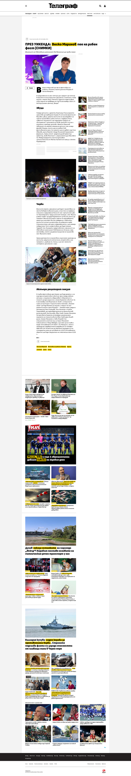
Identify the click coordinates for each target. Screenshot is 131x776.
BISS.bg (75, 755)
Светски (89, 13)
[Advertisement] (50, 363)
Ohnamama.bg (90, 755)
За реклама (31, 763)
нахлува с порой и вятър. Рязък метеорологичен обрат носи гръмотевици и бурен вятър (37, 505)
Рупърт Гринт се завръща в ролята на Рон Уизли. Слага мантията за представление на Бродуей (63, 396)
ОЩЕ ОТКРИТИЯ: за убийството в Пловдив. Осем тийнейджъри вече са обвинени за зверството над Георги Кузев (37, 695)
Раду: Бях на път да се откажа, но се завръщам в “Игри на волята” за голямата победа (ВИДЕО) (62, 417)
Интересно (97, 13)
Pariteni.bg (61, 755)
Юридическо (82, 13)
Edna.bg (103, 755)
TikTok (55, 763)
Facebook (51, 763)
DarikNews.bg (49, 755)
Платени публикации (38, 763)
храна (45, 349)
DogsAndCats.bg (82, 755)
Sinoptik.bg (28, 758)
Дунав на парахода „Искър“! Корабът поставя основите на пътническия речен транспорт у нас (49, 551)
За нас (26, 763)
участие (39, 349)
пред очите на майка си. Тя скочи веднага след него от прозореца (36, 575)
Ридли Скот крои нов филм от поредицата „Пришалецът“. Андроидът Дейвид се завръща (34, 396)
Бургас (69, 346)
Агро (68, 13)
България (40, 13)
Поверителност (90, 763)
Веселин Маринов (42, 346)
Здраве (52, 13)
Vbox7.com (32, 755)
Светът (47, 13)
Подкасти (74, 13)
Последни (28, 13)
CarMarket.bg (69, 755)
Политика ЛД (98, 763)
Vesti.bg (43, 755)
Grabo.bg (97, 755)
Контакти (46, 763)
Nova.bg (56, 755)
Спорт (34, 13)
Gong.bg (38, 755)
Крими (57, 13)
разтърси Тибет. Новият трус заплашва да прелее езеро (35, 596)
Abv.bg (26, 755)
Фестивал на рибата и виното (57, 346)
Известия (104, 763)
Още (103, 13)
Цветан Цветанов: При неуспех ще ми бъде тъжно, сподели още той (63, 484)
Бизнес (63, 13)
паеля (49, 349)
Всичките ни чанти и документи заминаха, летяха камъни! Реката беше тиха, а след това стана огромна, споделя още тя (63, 599)
